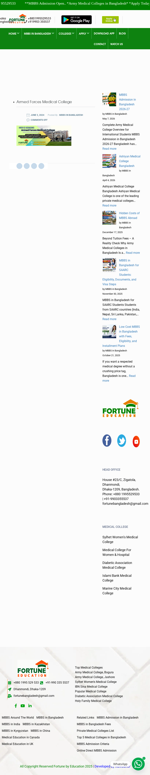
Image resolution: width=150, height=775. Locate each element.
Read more (109, 148)
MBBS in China (40, 730)
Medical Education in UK (17, 744)
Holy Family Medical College (93, 701)
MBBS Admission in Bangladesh (117, 717)
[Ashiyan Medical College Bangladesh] (109, 161)
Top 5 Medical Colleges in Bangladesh (101, 737)
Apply (83, 34)
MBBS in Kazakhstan (36, 724)
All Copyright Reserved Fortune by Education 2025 (56, 766)
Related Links (85, 717)
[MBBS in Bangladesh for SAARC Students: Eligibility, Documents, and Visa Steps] (109, 265)
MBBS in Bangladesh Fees (94, 724)
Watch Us (116, 44)
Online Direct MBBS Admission (97, 750)
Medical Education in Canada (21, 737)
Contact (100, 44)
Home (13, 34)
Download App (104, 33)
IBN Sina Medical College (91, 686)
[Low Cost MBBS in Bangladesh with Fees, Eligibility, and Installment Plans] (109, 331)
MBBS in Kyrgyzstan (15, 730)
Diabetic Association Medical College (99, 696)
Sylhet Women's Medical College (96, 682)
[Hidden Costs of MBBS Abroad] (109, 218)
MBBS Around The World (18, 717)
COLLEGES (65, 34)
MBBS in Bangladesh (38, 34)
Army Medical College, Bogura (94, 672)
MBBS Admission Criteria (93, 744)
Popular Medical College (90, 691)
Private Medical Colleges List (95, 730)
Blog (122, 33)
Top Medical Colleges (89, 667)
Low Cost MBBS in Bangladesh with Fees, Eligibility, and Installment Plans (121, 336)
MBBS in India (11, 724)
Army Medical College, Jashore (95, 677)
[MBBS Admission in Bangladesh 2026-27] (109, 99)
